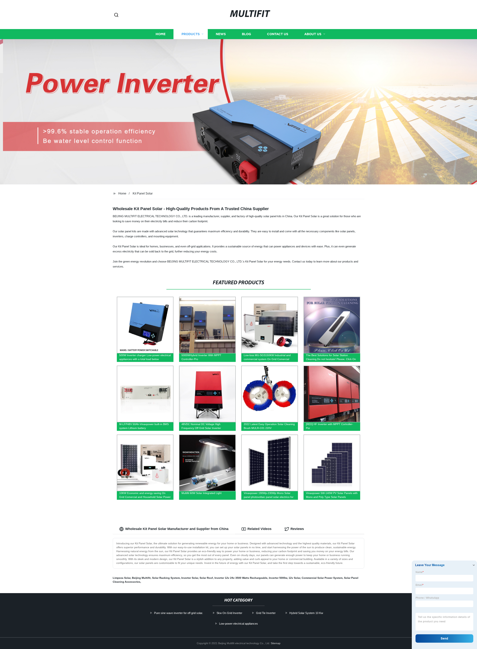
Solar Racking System (166, 577)
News (221, 34)
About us (312, 34)
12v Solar (294, 577)
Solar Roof (206, 577)
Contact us (277, 34)
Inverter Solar (189, 577)
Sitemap (275, 643)
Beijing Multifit (141, 577)
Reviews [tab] (297, 529)
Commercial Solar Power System (322, 577)
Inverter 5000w (278, 577)
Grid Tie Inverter (266, 613)
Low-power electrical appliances (238, 623)
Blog (246, 34)
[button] (116, 15)
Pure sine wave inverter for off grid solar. (178, 613)
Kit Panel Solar (143, 193)
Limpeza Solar (121, 577)
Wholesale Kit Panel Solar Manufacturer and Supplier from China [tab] (176, 529)
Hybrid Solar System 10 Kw (306, 613)
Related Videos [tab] (259, 529)
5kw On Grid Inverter (229, 613)
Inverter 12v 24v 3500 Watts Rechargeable (240, 577)
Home (160, 34)
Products (190, 34)
